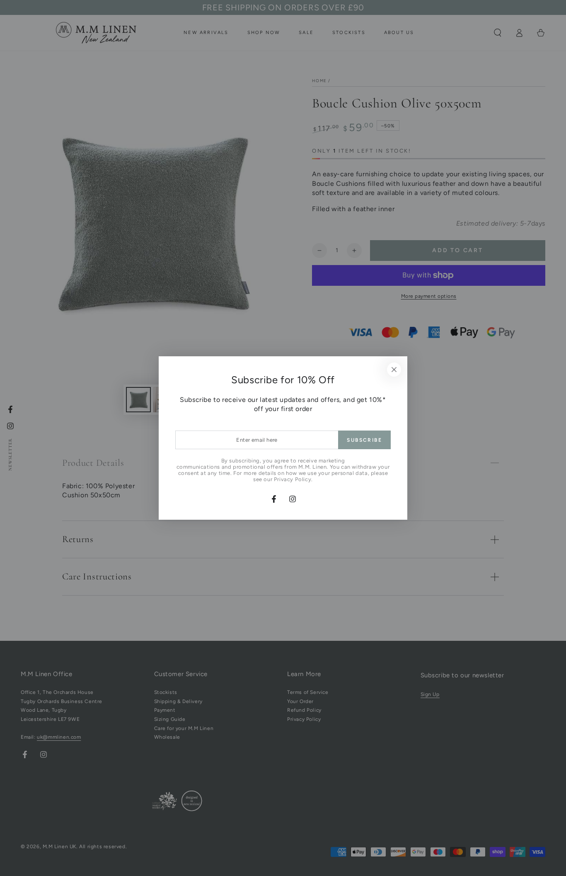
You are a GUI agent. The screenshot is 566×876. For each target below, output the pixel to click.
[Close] (394, 369)
